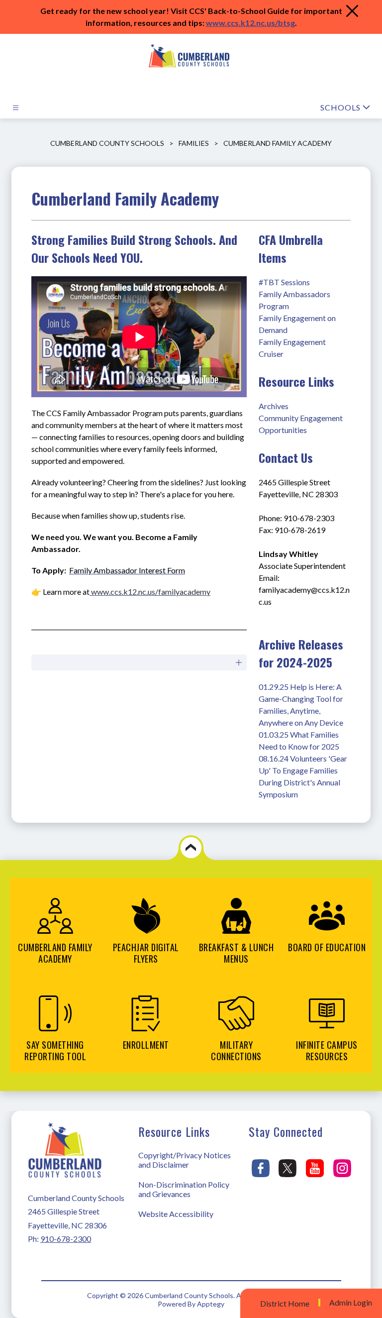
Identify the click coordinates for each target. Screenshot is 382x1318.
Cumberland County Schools (107, 143)
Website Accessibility (175, 1213)
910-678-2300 (65, 1238)
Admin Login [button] (350, 1303)
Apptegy (210, 1304)
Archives (273, 406)
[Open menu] (15, 107)
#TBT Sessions (284, 282)
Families (194, 143)
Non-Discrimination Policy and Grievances (183, 1189)
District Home (284, 1303)
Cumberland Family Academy (277, 143)
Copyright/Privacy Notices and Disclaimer (184, 1159)
